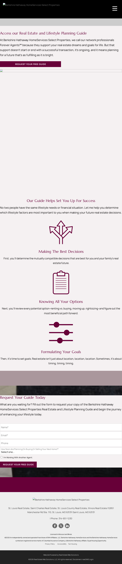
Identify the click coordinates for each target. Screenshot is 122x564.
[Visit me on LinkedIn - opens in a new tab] (67, 526)
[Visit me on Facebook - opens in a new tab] (54, 526)
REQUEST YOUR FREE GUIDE (30, 64)
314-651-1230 (65, 518)
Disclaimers (77, 559)
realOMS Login (88, 559)
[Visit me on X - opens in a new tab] (61, 526)
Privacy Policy (50, 544)
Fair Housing (72, 544)
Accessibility (62, 544)
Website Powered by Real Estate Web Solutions (61, 555)
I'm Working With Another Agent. (18, 457)
